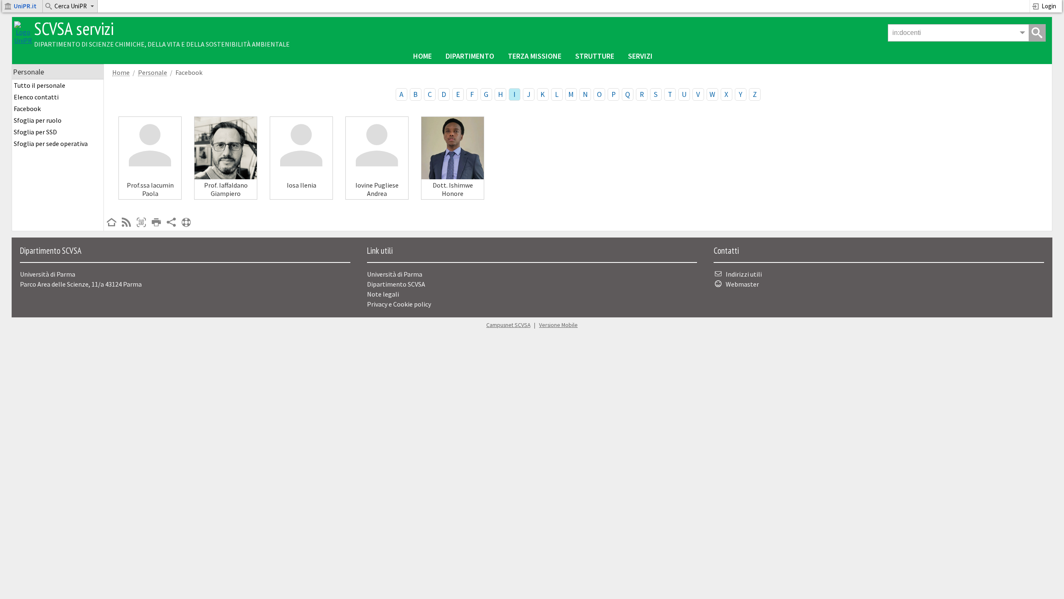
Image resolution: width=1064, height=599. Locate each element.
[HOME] (111, 223)
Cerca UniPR (70, 6)
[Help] (186, 223)
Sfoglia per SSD (35, 132)
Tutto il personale (39, 85)
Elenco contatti (36, 97)
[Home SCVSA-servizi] (23, 40)
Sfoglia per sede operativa (51, 143)
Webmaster (742, 284)
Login (1049, 6)
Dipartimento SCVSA (396, 284)
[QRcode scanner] (141, 223)
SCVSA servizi (74, 28)
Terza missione (535, 56)
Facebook (27, 108)
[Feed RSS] (126, 223)
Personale (152, 72)
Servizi (640, 56)
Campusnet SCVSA (508, 325)
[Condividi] (171, 223)
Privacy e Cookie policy (399, 304)
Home (422, 56)
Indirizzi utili (744, 274)
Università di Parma (394, 274)
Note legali (383, 294)
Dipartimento (470, 56)
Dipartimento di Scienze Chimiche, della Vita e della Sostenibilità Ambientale (162, 44)
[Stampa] (156, 223)
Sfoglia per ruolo (38, 120)
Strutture (594, 56)
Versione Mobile (558, 325)
